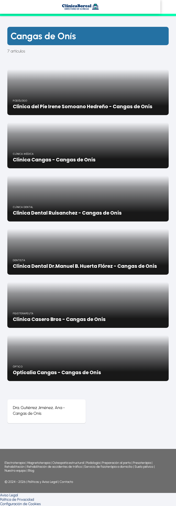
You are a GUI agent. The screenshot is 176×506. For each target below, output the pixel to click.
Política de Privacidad (17, 499)
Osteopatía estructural (68, 463)
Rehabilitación (15, 467)
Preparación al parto (116, 463)
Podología (93, 463)
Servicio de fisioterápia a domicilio (108, 467)
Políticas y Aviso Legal (43, 482)
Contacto (66, 482)
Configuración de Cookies (20, 504)
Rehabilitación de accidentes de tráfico (54, 467)
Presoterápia (142, 463)
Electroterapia (15, 463)
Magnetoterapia (39, 463)
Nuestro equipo (15, 471)
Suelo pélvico (144, 467)
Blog (31, 471)
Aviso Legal (9, 495)
